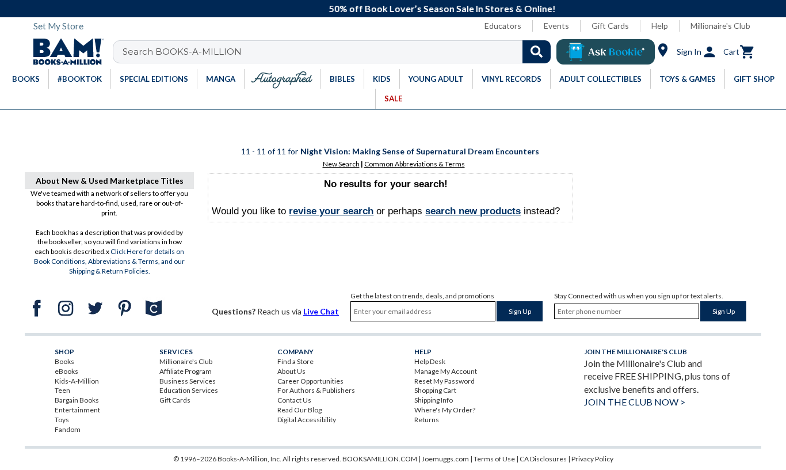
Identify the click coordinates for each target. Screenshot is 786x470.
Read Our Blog (299, 409)
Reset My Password (444, 381)
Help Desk (429, 361)
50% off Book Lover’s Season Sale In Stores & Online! (399, 8)
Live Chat (321, 311)
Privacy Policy (592, 458)
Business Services (187, 381)
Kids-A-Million (77, 381)
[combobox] (339, 52)
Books (64, 361)
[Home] (64, 52)
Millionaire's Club (720, 26)
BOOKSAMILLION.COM (379, 458)
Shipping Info (433, 400)
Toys (62, 419)
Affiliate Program (185, 371)
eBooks (66, 371)
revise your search (331, 211)
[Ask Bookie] (605, 52)
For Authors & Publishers (316, 390)
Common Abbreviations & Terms (414, 164)
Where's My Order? (444, 409)
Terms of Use (494, 458)
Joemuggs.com (445, 458)
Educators (502, 26)
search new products (473, 211)
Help (659, 26)
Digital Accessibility (306, 419)
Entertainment (77, 409)
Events (556, 26)
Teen (62, 390)
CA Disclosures (543, 458)
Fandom (68, 429)
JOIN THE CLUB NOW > (634, 401)
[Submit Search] (536, 51)
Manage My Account (445, 371)
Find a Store (295, 361)
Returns (426, 419)
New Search (341, 164)
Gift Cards (610, 26)
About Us (291, 371)
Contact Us (294, 400)
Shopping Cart (435, 390)
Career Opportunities (310, 381)
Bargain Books (77, 400)
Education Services (188, 390)
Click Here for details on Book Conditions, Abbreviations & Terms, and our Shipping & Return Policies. (109, 261)
